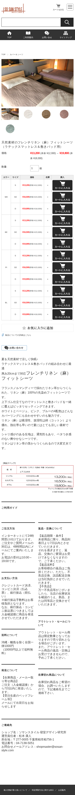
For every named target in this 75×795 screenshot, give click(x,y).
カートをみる (58, 9)
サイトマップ (66, 37)
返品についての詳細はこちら (18, 335)
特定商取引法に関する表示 (43, 790)
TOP (9, 37)
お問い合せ (47, 37)
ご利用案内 (28, 37)
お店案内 (62, 790)
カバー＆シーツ (16, 54)
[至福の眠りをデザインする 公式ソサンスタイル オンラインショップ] (13, 12)
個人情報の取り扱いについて (15, 790)
